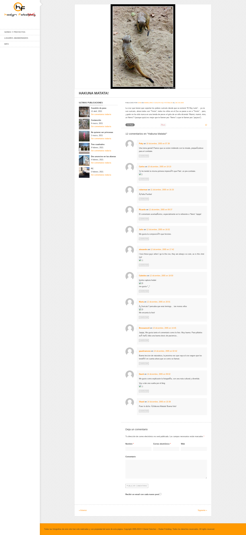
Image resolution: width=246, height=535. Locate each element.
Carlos (142, 167)
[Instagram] (18, 21)
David (141, 374)
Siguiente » (202, 510)
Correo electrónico (162, 444)
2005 (182, 102)
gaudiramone (145, 351)
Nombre (129, 444)
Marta (141, 302)
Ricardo (142, 210)
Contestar (144, 156)
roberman (143, 190)
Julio (141, 229)
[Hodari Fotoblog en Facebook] (7, 21)
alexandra (143, 249)
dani (139, 102)
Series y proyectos (14, 32)
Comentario (130, 457)
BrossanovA (144, 328)
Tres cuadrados (97, 144)
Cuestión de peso (98, 108)
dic (176, 102)
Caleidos (143, 276)
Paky (141, 143)
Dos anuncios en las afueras (103, 156)
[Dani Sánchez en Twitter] (13, 21)
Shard (141, 402)
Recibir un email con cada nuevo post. (142, 494)
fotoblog (169, 102)
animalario (148, 102)
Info (6, 44)
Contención (96, 120)
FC (92, 169)
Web (183, 444)
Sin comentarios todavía (101, 114)
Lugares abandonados (16, 38)
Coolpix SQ (158, 102)
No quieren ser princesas (102, 132)
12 (206, 125)
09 (179, 102)
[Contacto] (24, 21)
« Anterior (83, 510)
